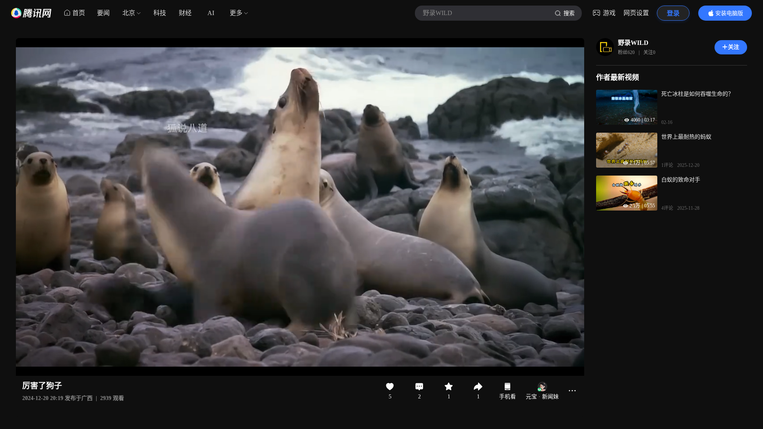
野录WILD (633, 42)
